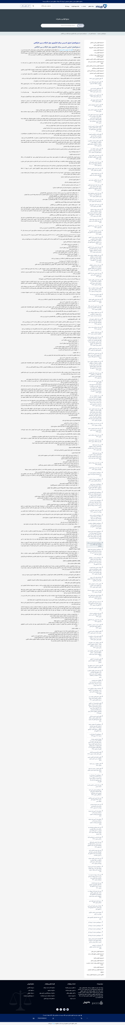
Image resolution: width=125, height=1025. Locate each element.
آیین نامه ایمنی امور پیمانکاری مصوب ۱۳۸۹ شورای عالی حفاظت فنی (95, 799)
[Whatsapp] (57, 1009)
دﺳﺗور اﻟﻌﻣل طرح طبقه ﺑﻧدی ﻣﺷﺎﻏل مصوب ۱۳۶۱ (95, 902)
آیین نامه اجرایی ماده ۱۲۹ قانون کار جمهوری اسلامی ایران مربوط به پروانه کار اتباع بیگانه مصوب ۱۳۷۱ (94, 356)
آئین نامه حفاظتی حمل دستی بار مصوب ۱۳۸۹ (95, 181)
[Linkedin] (67, 1009)
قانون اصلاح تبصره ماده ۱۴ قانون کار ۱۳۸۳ (95, 295)
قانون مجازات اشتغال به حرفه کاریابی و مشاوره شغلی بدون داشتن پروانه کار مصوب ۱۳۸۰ (95, 289)
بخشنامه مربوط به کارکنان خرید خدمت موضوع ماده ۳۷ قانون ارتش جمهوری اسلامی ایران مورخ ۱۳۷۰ (94, 691)
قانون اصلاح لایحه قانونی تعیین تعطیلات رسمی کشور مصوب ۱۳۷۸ (94, 758)
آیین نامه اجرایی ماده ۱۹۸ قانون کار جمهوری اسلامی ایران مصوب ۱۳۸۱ (94, 275)
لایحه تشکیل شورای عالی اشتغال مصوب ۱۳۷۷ (96, 101)
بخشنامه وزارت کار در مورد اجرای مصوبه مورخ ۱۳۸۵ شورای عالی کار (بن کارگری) (94, 579)
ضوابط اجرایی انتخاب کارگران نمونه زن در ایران (95, 913)
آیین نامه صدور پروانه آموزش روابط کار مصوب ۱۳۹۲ (95, 468)
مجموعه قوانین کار (92, 33)
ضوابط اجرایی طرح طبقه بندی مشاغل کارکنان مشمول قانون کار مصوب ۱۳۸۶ (94, 597)
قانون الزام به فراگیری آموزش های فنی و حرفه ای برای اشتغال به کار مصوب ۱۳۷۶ (95, 136)
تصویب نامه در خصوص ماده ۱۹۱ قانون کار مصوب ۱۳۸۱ (94, 591)
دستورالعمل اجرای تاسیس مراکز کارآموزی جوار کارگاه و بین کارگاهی (74, 33)
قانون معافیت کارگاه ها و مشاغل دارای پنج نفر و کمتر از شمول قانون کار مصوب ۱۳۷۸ (95, 150)
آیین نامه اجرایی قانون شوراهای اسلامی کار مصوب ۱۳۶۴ (94, 169)
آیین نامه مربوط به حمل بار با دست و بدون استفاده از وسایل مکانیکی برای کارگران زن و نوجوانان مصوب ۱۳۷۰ (94, 877)
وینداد (53, 1023)
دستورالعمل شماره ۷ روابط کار (94, 922)
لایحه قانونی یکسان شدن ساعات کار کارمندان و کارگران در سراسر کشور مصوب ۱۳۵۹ (94, 90)
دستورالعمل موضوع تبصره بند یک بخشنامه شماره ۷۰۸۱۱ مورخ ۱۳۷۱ (94, 474)
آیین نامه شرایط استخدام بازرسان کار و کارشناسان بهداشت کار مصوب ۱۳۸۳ (95, 806)
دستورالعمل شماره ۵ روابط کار (94, 929)
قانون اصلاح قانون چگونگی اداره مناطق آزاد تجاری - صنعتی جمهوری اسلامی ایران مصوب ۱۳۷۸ (94, 653)
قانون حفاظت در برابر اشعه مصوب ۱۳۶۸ (95, 764)
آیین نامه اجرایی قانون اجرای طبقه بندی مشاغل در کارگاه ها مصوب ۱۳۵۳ (94, 157)
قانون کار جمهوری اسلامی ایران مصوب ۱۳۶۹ (94, 110)
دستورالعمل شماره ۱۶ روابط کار (94, 932)
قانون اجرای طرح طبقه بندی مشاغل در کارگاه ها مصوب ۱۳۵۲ (95, 83)
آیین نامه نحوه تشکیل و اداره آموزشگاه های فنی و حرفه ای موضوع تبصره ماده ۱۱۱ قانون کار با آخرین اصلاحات (94, 853)
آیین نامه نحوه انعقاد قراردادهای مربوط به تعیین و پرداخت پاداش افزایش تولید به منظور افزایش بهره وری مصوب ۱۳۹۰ (94, 456)
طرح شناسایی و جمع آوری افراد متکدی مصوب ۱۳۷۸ (94, 838)
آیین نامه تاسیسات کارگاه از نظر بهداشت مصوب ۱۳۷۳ (94, 424)
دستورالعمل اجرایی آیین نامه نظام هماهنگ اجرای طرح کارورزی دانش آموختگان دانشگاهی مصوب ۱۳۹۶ (95, 792)
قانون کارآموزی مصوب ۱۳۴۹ (95, 79)
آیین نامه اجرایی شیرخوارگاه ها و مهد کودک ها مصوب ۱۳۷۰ (94, 200)
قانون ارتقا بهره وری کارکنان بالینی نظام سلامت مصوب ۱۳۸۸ (94, 753)
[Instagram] (61, 1009)
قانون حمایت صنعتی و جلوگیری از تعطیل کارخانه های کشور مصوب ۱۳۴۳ (94, 626)
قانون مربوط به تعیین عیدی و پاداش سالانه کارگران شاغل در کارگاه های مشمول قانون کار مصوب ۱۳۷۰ (95, 128)
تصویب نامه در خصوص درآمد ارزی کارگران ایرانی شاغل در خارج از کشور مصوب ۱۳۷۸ (95, 585)
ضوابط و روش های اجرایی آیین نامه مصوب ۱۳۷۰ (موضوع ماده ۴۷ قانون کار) (94, 907)
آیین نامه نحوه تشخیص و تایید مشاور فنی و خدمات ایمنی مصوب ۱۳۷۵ (94, 430)
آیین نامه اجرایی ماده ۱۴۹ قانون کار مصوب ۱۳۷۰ (94, 226)
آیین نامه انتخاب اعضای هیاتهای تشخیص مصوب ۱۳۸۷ (94, 333)
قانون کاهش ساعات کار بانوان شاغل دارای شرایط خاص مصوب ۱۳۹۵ (94, 770)
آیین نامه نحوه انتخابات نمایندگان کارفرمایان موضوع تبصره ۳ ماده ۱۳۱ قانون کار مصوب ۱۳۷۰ (95, 885)
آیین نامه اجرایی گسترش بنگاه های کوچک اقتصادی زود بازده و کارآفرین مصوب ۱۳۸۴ (94, 307)
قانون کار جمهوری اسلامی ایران (66, 50)
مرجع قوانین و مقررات (101, 33)
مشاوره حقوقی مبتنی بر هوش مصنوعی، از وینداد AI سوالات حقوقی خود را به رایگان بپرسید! (62, 1)
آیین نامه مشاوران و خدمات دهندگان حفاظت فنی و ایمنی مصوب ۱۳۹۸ (95, 615)
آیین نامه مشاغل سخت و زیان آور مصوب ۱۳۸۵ (94, 328)
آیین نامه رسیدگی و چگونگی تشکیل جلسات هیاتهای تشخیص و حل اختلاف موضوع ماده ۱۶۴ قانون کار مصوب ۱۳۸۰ (94, 267)
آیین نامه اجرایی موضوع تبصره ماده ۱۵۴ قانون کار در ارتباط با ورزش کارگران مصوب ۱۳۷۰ (94, 194)
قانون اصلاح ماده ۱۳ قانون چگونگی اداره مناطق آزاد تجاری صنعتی (94, 660)
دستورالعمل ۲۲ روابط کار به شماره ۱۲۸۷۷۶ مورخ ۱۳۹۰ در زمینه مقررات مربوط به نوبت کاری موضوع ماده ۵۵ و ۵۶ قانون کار (95, 778)
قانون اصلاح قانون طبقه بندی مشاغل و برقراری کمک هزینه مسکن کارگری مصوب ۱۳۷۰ (95, 698)
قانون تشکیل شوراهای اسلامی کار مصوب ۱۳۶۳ (94, 105)
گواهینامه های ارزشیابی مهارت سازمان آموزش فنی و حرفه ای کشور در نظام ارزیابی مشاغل (94, 940)
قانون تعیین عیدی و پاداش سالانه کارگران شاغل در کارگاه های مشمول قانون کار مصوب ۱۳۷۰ (95, 719)
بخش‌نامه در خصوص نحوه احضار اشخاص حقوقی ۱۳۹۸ (95, 947)
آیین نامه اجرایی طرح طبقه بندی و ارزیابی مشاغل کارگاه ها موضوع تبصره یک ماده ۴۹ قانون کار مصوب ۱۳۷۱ (94, 844)
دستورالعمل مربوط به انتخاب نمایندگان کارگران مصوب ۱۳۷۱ (95, 480)
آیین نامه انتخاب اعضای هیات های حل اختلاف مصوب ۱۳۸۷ (94, 441)
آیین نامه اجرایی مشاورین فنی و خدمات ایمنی (94, 786)
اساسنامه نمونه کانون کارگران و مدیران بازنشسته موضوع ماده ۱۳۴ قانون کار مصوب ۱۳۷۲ (94, 603)
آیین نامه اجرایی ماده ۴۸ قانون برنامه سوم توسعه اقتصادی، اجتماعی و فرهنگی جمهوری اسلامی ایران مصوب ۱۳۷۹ (94, 249)
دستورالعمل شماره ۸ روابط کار (94, 926)
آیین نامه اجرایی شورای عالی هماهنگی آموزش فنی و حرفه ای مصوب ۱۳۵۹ (95, 163)
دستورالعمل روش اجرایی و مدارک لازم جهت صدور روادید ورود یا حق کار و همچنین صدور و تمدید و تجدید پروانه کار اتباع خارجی (94, 504)
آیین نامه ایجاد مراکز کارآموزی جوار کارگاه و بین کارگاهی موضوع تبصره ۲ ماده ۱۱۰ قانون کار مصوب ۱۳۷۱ (94, 375)
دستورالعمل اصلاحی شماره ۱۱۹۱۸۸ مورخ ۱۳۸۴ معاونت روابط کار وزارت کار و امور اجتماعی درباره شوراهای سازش (94, 518)
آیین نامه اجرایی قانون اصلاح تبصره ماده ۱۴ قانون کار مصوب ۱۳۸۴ (94, 301)
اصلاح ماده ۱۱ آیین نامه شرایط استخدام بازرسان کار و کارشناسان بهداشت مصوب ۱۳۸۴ (95, 813)
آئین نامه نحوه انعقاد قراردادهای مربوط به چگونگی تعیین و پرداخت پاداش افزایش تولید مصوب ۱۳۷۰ (94, 447)
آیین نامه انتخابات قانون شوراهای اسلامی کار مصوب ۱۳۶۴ (95, 175)
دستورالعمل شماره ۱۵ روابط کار (94, 935)
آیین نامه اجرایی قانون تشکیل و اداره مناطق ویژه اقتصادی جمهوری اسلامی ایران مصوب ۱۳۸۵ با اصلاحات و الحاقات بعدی (94, 674)
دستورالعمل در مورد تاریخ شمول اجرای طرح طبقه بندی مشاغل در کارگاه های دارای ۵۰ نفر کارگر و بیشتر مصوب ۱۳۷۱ (94, 487)
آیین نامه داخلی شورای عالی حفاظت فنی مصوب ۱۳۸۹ (95, 205)
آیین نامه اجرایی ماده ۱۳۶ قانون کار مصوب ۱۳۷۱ (94, 620)
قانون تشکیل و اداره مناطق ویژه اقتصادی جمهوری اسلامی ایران (94, 666)
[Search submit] (33, 6)
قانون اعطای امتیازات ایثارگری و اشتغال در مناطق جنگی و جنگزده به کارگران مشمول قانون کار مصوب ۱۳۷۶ (94, 143)
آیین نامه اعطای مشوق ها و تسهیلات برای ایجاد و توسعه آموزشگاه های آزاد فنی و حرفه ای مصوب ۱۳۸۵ (95, 321)
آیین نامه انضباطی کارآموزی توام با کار (94, 918)
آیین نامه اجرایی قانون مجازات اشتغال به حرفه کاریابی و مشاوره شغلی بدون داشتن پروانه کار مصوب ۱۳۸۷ (94, 282)
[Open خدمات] (81, 6)
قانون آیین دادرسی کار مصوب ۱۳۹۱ (95, 609)
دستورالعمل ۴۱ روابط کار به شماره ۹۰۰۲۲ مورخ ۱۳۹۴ (95, 735)
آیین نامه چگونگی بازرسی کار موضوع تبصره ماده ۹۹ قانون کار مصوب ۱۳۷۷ (94, 232)
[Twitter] (64, 1009)
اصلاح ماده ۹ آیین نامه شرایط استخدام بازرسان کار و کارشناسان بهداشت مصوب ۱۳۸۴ (95, 822)
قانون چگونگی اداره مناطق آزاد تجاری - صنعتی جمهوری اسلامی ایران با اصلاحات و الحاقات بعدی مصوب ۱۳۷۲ (94, 645)
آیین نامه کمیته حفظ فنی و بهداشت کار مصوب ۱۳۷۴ (95, 511)
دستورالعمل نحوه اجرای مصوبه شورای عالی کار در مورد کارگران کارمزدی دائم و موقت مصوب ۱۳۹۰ (94, 869)
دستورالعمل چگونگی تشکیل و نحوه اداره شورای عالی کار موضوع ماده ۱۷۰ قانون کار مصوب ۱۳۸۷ (94, 526)
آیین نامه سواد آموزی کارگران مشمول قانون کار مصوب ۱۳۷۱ (94, 349)
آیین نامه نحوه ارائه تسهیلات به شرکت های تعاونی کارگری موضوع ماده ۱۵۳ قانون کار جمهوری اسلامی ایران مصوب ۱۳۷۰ (94, 895)
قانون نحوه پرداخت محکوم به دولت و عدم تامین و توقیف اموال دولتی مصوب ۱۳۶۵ (95, 638)
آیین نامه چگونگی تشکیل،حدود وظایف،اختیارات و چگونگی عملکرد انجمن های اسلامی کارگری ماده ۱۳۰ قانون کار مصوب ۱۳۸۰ (94, 259)
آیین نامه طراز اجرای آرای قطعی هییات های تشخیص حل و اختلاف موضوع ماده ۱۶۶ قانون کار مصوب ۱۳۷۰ (94, 187)
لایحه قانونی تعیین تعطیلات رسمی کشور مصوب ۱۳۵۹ (95, 96)
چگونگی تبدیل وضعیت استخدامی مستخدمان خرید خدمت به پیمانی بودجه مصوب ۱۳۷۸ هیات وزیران (94, 683)
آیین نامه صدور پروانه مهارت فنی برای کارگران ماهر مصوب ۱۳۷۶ (95, 221)
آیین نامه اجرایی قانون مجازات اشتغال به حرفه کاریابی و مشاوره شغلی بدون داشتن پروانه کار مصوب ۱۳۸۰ (94, 861)
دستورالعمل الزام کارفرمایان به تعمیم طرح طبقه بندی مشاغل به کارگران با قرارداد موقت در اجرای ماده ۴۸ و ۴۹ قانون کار (94, 495)
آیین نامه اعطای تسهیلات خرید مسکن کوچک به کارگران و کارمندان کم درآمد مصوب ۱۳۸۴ (94, 314)
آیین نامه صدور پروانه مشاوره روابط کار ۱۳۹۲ (95, 463)
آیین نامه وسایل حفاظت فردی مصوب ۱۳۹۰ (94, 436)
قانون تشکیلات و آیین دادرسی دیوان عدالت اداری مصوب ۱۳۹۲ (94, 632)
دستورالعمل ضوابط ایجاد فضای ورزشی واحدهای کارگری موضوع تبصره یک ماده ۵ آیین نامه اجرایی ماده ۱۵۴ (94, 552)
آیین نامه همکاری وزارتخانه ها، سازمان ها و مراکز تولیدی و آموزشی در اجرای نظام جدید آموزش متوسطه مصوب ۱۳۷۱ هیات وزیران (94, 831)
